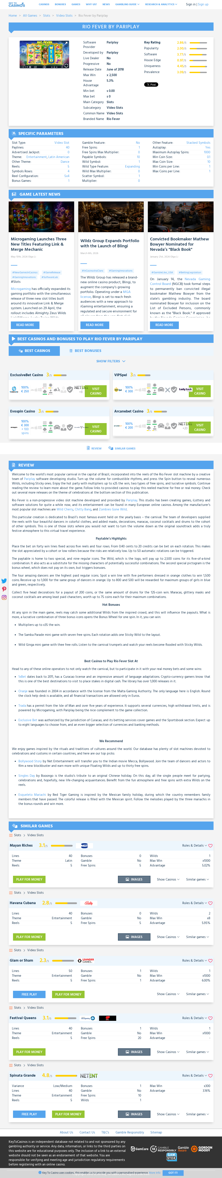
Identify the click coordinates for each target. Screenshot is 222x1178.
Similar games (196, 879)
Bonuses (60, 4)
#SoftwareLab (50, 277)
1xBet (22, 676)
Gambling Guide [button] (126, 4)
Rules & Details (193, 846)
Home (13, 15)
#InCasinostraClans (92, 271)
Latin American (58, 157)
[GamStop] (171, 1157)
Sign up (203, 4)
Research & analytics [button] (160, 4)
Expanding (132, 166)
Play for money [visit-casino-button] (29, 879)
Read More (25, 325)
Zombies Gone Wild (113, 509)
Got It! (173, 1173)
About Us (66, 1132)
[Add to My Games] (210, 846)
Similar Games (124, 448)
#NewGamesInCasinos (25, 272)
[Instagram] (4, 597)
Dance (65, 162)
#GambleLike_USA (162, 272)
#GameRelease (51, 272)
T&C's (105, 1132)
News (106, 4)
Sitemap (156, 1132)
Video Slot (61, 142)
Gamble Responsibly (130, 1132)
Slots (46, 15)
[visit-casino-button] (25, 389)
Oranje (23, 691)
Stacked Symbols (198, 142)
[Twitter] (4, 580)
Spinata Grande (23, 1076)
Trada (22, 705)
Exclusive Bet (27, 720)
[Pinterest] (4, 589)
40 (67, 147)
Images (136, 879)
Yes (207, 147)
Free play (29, 994)
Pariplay (112, 42)
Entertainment (36, 157)
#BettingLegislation (190, 272)
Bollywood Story (30, 761)
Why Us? (91, 4)
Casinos (44, 4)
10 (138, 157)
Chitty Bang (83, 509)
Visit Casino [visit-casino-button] (95, 391)
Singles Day (26, 775)
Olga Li (32, 257)
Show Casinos (167, 879)
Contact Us (87, 1132)
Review (96, 448)
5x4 (66, 176)
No (138, 142)
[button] (65, 44)
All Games (30, 15)
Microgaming (21, 289)
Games (76, 4)
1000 (207, 152)
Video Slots (64, 15)
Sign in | (191, 4)
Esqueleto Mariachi (32, 795)
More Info (154, 1173)
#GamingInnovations (24, 277)
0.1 (208, 157)
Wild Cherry (65, 509)
